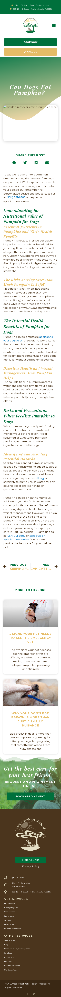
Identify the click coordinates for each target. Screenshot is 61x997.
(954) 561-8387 (16, 197)
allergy (40, 478)
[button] (54, 25)
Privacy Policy (30, 866)
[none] (27, 994)
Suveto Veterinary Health (23, 983)
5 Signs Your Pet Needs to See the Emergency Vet (30, 638)
